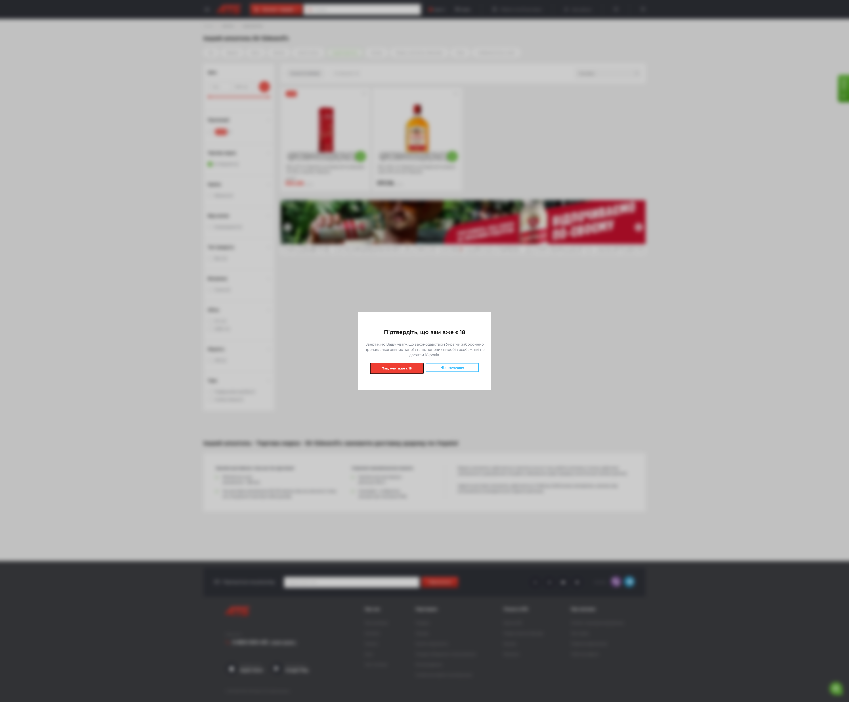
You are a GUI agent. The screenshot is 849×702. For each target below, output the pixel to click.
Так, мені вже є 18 (397, 368)
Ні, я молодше (452, 367)
